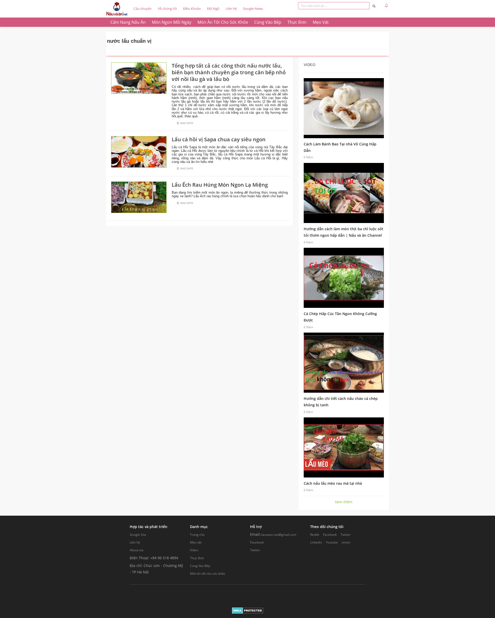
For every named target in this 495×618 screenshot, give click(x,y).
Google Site (138, 534)
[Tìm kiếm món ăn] (374, 6)
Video (194, 550)
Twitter (255, 550)
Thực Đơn (197, 558)
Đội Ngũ (213, 8)
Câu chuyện (143, 8)
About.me (137, 550)
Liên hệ (231, 8)
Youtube (332, 542)
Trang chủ (197, 534)
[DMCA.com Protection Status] (247, 610)
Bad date (186, 123)
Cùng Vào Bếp (200, 566)
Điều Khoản (192, 8)
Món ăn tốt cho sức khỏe (207, 573)
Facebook (257, 542)
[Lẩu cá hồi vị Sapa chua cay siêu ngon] (139, 151)
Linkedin (316, 542)
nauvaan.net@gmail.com (278, 534)
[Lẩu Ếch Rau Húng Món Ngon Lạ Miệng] (139, 196)
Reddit (314, 534)
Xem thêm (343, 501)
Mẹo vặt (196, 542)
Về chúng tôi (167, 8)
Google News (253, 8)
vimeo (346, 542)
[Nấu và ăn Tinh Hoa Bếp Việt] (116, 9)
